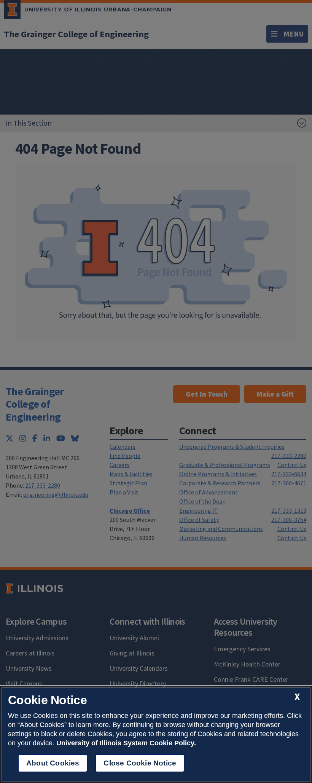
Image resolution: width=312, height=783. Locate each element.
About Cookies (52, 763)
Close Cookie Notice (139, 763)
